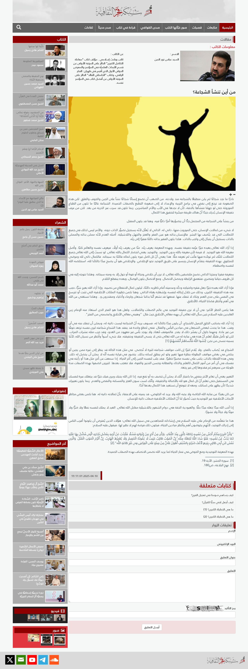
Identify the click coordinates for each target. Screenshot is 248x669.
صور (56, 630)
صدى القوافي (150, 27)
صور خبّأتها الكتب (176, 27)
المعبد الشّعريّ (36, 323)
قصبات (197, 27)
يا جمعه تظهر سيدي (33, 368)
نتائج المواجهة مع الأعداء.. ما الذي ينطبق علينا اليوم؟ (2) (30, 201)
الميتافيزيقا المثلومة (33, 61)
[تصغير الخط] (234, 194)
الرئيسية (227, 27)
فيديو (55, 611)
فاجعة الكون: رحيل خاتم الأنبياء (32, 231)
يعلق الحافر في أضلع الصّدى (33, 247)
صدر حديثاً (104, 27)
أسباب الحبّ (37, 308)
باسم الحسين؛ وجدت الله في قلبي (31, 279)
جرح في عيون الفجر (34, 338)
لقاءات (88, 27)
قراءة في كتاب (125, 27)
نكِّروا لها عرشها (36, 46)
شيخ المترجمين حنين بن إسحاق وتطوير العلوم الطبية (32, 132)
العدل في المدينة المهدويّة (29, 165)
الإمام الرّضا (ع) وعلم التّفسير (33, 151)
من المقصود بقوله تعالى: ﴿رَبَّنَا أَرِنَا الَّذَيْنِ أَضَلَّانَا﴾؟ (30, 114)
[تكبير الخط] (230, 194)
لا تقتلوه (39, 293)
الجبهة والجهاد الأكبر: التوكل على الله (30, 184)
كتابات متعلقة (215, 485)
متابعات (212, 27)
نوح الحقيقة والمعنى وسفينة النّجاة (33, 78)
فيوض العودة (36, 262)
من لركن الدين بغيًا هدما (31, 353)
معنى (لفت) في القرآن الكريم (31, 98)
